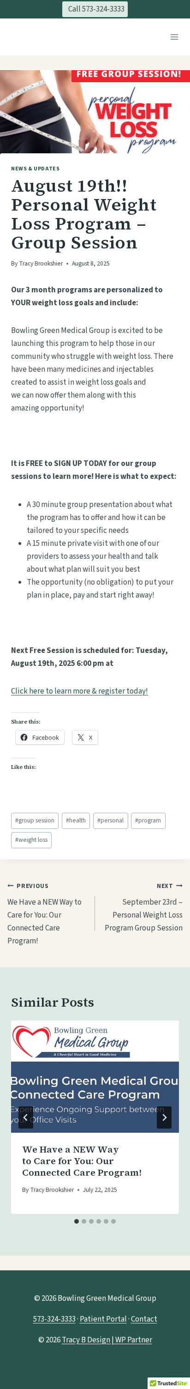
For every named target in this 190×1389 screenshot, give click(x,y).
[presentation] (95, 1077)
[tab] (76, 1221)
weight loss (31, 839)
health (76, 820)
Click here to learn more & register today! (79, 691)
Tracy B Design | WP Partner (107, 1340)
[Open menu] (174, 37)
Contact (144, 1319)
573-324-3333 (54, 1319)
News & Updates (35, 169)
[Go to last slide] (25, 1117)
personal (110, 820)
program (148, 820)
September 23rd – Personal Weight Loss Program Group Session (144, 908)
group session (34, 820)
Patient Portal (103, 1319)
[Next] (164, 1117)
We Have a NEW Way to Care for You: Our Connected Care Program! (44, 914)
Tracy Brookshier (41, 263)
